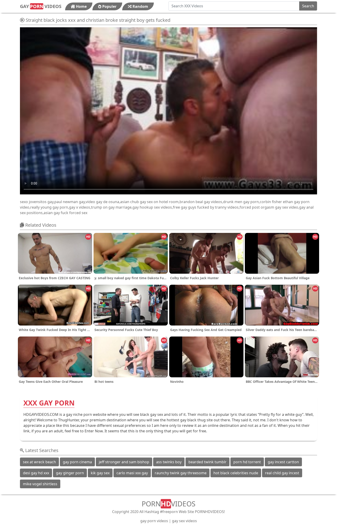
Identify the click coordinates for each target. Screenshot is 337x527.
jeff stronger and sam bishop (124, 461)
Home (81, 6)
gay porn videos (154, 520)
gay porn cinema (77, 461)
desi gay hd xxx (36, 472)
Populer (108, 6)
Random (140, 6)
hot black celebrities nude (235, 472)
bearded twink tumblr (207, 461)
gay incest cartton (283, 461)
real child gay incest (282, 472)
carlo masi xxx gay (132, 472)
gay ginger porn (70, 472)
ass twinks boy (169, 461)
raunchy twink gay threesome (181, 472)
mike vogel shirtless (40, 483)
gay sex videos (184, 520)
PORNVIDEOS (168, 503)
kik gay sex (100, 472)
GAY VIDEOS (40, 6)
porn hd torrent (247, 461)
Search (308, 5)
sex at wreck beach (39, 461)
